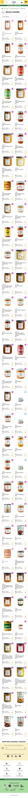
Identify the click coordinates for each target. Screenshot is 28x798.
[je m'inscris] (24, 748)
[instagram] (12, 756)
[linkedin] (16, 756)
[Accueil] (2, 8)
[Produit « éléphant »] (12, 21)
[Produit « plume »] (25, 392)
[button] (6, 2)
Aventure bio (15, 795)
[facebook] (8, 756)
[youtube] (20, 756)
